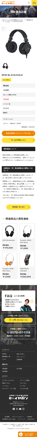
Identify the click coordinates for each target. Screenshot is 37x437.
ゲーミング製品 (24, 380)
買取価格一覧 (6, 356)
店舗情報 (19, 359)
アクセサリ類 (24, 388)
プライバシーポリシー (18, 416)
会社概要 (7, 416)
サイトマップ (21, 419)
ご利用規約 (29, 416)
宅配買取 (5, 368)
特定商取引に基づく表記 (8, 419)
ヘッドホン (5, 386)
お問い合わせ (31, 419)
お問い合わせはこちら (20, 320)
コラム (4, 359)
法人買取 (19, 368)
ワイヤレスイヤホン (8, 380)
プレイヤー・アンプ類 (9, 388)
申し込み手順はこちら (18, 140)
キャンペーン (21, 356)
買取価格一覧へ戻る (18, 207)
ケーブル (22, 386)
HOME (4, 354)
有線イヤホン (6, 383)
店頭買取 (5, 371)
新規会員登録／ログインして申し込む (18, 133)
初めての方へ (21, 354)
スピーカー (23, 383)
